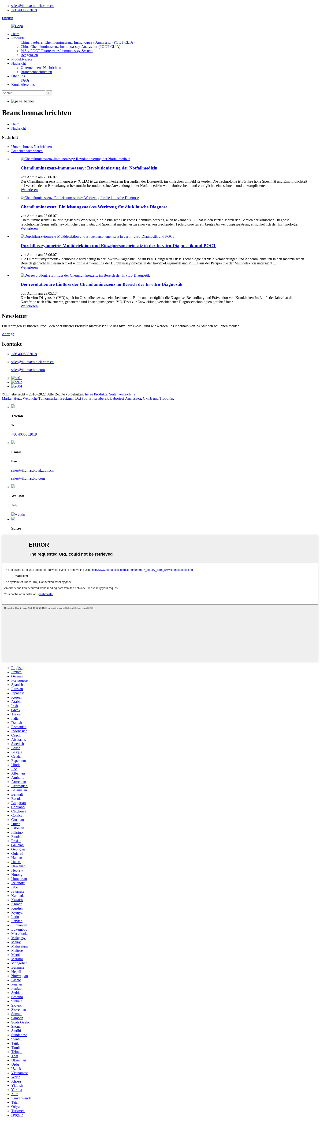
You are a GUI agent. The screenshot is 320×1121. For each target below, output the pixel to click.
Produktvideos (22, 59)
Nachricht (18, 63)
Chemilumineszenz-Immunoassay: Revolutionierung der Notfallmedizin (89, 168)
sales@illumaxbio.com (28, 370)
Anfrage (8, 334)
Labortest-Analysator (125, 398)
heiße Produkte (96, 394)
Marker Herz (11, 398)
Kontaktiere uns (23, 85)
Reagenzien (29, 55)
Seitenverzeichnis (122, 394)
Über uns (18, 76)
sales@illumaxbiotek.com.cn (32, 6)
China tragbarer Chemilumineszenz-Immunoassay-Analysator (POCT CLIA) (77, 42)
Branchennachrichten (36, 72)
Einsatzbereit (98, 398)
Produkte (18, 38)
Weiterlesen (29, 190)
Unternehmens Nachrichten (41, 68)
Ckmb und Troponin (158, 398)
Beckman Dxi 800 (73, 398)
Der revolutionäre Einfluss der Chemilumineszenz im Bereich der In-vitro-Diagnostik (101, 284)
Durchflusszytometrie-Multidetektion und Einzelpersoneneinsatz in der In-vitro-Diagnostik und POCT (118, 245)
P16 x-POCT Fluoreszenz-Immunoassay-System (57, 51)
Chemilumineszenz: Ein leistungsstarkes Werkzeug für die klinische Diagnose (94, 206)
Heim (15, 34)
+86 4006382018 (24, 10)
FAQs (25, 80)
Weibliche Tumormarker (40, 398)
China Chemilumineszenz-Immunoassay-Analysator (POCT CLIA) (70, 47)
